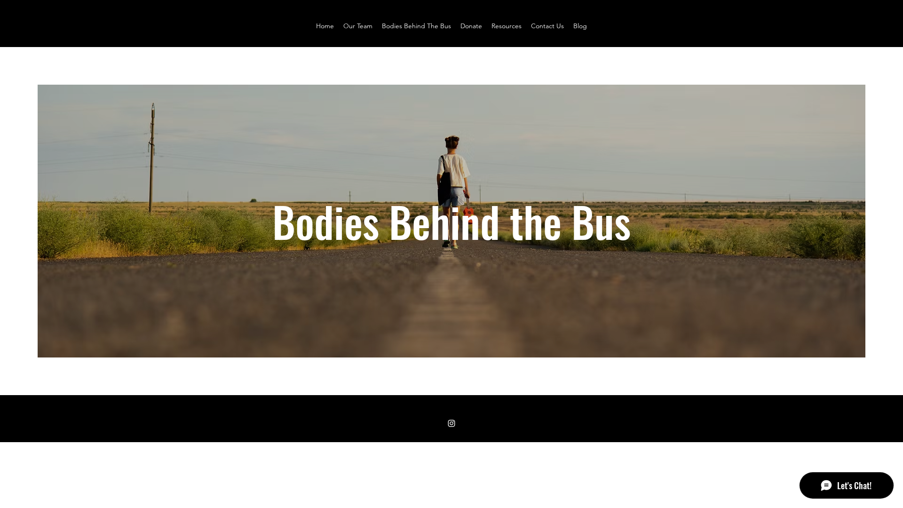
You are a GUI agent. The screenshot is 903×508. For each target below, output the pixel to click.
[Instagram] (451, 423)
